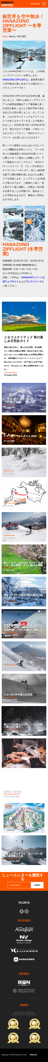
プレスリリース (34, 281)
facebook (21, 911)
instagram (26, 911)
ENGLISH (35, 4)
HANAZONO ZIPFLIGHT (14, 79)
